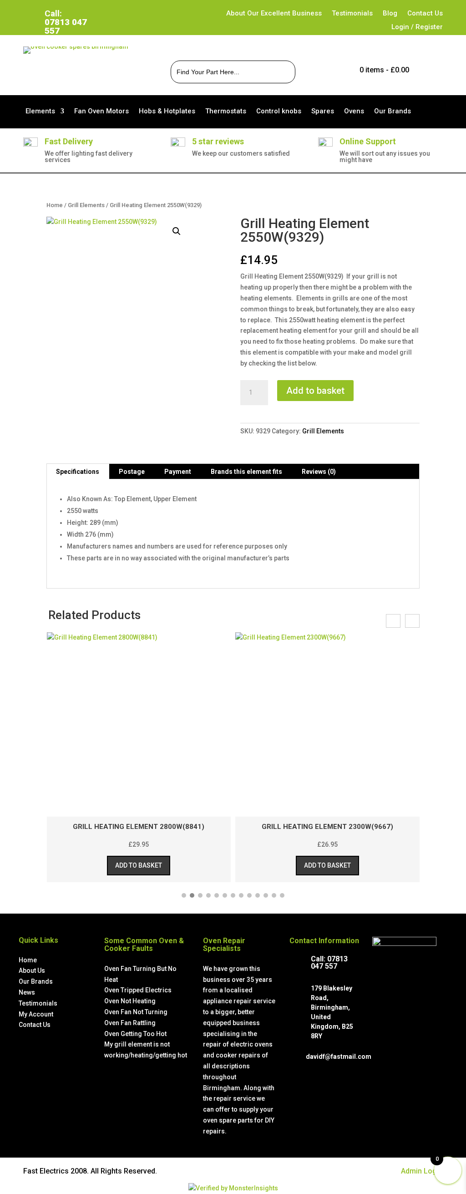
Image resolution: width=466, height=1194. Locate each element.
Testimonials (352, 13)
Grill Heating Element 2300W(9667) (327, 827)
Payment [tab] (177, 471)
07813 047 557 (329, 962)
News (27, 992)
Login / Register (417, 27)
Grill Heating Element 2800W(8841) (138, 827)
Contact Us (425, 13)
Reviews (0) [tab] (319, 471)
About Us (32, 970)
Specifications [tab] (77, 471)
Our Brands (392, 111)
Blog (390, 13)
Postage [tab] (132, 471)
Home (54, 205)
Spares (322, 111)
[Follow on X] (137, 13)
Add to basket (315, 390)
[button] (176, 231)
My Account (36, 1014)
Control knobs (278, 111)
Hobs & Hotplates (167, 111)
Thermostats (225, 111)
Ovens (354, 111)
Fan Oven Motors (101, 111)
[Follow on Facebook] (119, 13)
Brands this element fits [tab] (246, 471)
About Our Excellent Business (274, 13)
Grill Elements (86, 205)
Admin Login (422, 1171)
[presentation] (393, 621)
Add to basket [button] (138, 865)
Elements (40, 111)
